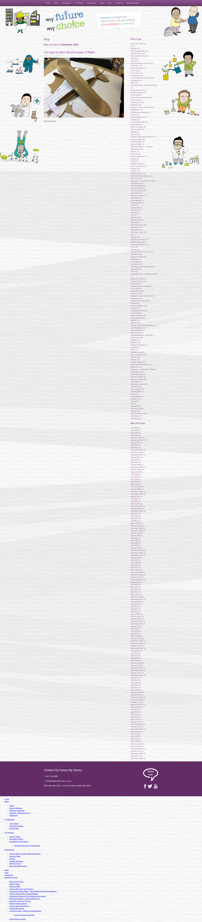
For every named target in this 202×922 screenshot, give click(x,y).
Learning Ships (136, 139)
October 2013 (136, 702)
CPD (132, 83)
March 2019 (135, 570)
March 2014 (135, 690)
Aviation (134, 48)
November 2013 (137, 700)
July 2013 (134, 709)
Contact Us (119, 3)
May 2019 (134, 565)
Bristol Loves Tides (138, 51)
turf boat (134, 213)
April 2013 (134, 717)
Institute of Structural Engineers (142, 137)
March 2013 (135, 719)
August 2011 (135, 756)
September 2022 (137, 494)
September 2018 (137, 580)
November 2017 (137, 599)
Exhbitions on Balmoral (139, 112)
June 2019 (135, 562)
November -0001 (137, 758)
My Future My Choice (65, 21)
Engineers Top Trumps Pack (141, 107)
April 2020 (134, 545)
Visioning (134, 217)
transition (134, 210)
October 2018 (136, 577)
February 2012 (136, 744)
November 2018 (137, 575)
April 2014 (134, 687)
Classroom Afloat (137, 68)
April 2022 (134, 501)
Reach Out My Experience (141, 176)
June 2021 (135, 516)
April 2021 (134, 521)
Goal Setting (135, 124)
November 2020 (137, 531)
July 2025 (134, 445)
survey (133, 205)
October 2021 (136, 509)
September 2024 (137, 455)
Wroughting (135, 230)
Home (48, 3)
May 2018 (134, 589)
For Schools (79, 3)
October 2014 (136, 673)
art (132, 46)
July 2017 (134, 607)
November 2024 (137, 450)
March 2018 (135, 594)
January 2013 (136, 722)
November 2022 (137, 491)
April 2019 (134, 567)
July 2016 (134, 629)
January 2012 (136, 746)
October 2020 (136, 533)
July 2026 (134, 428)
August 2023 (135, 472)
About (56, 3)
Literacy (134, 151)
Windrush (134, 222)
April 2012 (134, 739)
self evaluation (136, 200)
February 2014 (136, 692)
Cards (133, 58)
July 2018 (134, 585)
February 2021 (136, 526)
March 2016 (135, 636)
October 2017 (136, 602)
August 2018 (135, 582)
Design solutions (137, 93)
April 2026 (134, 435)
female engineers (137, 117)
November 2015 (137, 643)
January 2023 (136, 489)
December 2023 (137, 467)
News (102, 3)
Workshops (135, 227)
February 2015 (136, 663)
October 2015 (136, 646)
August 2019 (135, 558)
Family (133, 115)
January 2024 (136, 464)
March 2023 (135, 484)
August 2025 (135, 442)
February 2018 (136, 597)
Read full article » (50, 121)
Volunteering (135, 220)
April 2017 (134, 611)
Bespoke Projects (133, 3)
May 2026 (134, 433)
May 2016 (134, 633)
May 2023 (134, 479)
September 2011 (137, 754)
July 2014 (134, 680)
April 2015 (134, 658)
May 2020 (134, 543)
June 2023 (135, 477)
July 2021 (134, 513)
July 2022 (134, 499)
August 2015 (135, 651)
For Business (66, 3)
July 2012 (134, 734)
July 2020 (134, 538)
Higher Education (137, 127)
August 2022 (135, 496)
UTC (132, 215)
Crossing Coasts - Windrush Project (144, 85)
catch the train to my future (141, 63)
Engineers (134, 105)
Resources (135, 178)
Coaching (134, 70)
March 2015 (135, 660)
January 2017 (136, 619)
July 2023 (134, 474)
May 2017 (134, 609)
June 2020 (135, 540)
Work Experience (137, 225)
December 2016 (137, 621)
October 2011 (136, 751)
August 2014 (135, 678)
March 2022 (135, 504)
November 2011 (136, 749)
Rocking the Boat (137, 186)
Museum (134, 154)
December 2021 (137, 506)
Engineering (135, 102)
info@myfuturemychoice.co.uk (57, 781)
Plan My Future (136, 164)
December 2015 (137, 641)
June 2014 (135, 682)
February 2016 (136, 638)
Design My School (137, 90)
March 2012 (135, 741)
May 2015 (134, 656)
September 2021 (137, 511)
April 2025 (134, 447)
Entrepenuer (135, 110)
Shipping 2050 (136, 203)
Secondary (135, 193)
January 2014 (136, 695)
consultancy (135, 80)
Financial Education (138, 122)
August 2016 (135, 626)
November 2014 (137, 670)
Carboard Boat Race (138, 56)
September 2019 (137, 555)
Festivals (134, 119)
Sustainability (136, 208)
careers (133, 61)
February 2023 (136, 487)
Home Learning (137, 129)
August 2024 (135, 457)
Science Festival (137, 188)
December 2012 (137, 724)
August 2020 (135, 536)
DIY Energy (135, 95)
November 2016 (137, 624)
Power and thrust (137, 166)
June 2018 (135, 587)
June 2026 (135, 430)
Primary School (136, 173)
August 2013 (135, 707)
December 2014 (137, 668)
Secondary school (137, 195)
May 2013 (134, 714)
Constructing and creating (140, 78)
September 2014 (137, 675)
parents (133, 159)
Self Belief (134, 198)
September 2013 (137, 705)
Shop (109, 3)
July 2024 (134, 460)
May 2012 (134, 736)
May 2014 (134, 685)
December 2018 (137, 572)
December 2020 (137, 528)
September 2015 (137, 648)
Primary (133, 168)
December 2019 (137, 550)
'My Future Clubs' (137, 44)
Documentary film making (140, 97)
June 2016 (135, 631)
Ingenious (134, 134)
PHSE (133, 161)
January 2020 (136, 548)
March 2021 (135, 523)
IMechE (133, 132)
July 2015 (134, 653)
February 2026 (136, 438)
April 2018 (134, 592)
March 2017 (135, 614)
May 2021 (134, 518)
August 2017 (135, 604)
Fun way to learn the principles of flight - (70, 52)
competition (135, 75)
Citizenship (135, 66)
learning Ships (136, 144)
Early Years (135, 100)
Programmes (91, 3)
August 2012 (135, 731)
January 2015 (136, 665)
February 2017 (136, 616)
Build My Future (136, 53)
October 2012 (136, 727)
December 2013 (137, 697)
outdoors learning (137, 156)
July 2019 (134, 560)
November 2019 (137, 553)
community (135, 73)
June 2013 (135, 712)
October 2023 (136, 469)
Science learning (137, 191)
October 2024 (136, 452)
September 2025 (137, 440)
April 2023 (134, 482)
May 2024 (134, 462)
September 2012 (137, 729)
